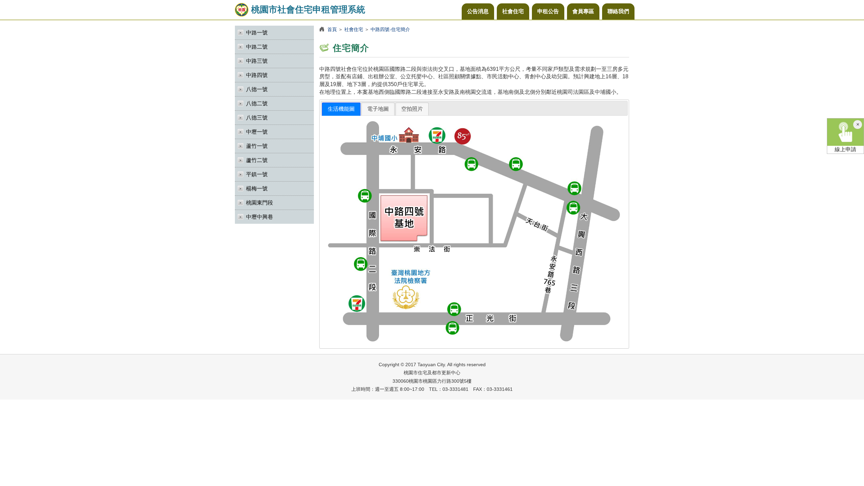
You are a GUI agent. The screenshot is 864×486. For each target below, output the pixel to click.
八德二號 (257, 103)
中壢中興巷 (259, 217)
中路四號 (257, 75)
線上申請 (845, 149)
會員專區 (583, 11)
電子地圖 (378, 109)
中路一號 (257, 32)
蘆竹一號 (257, 146)
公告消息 (478, 11)
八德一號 (257, 89)
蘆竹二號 (257, 160)
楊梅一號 (257, 188)
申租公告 (548, 11)
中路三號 (257, 61)
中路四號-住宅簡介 (390, 29)
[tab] (341, 109)
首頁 (332, 29)
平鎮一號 (257, 174)
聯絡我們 (618, 11)
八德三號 (257, 117)
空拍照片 (412, 109)
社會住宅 (513, 11)
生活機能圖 (341, 109)
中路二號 (257, 47)
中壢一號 (257, 132)
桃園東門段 (259, 203)
